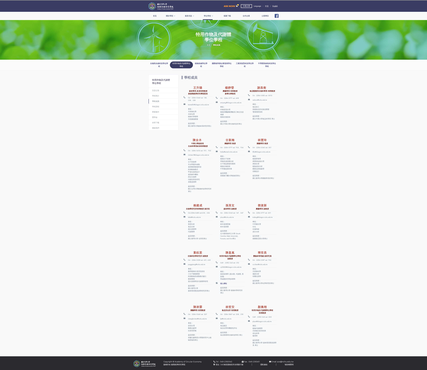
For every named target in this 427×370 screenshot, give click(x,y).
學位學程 (207, 16)
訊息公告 (155, 90)
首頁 (155, 16)
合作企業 (246, 16)
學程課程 (155, 106)
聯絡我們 (155, 128)
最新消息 (188, 16)
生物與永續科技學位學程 (159, 65)
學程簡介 (155, 96)
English (275, 6)
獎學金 (154, 117)
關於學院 (170, 16)
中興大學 (246, 6)
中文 (267, 6)
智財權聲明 (289, 365)
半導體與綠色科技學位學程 (267, 65)
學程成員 (155, 101)
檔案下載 (227, 16)
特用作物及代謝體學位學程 (181, 65)
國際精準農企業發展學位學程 (222, 65)
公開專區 (265, 16)
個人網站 (223, 283)
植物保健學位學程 (201, 65)
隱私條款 (264, 365)
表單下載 (155, 122)
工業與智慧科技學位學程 (245, 65)
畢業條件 (155, 112)
